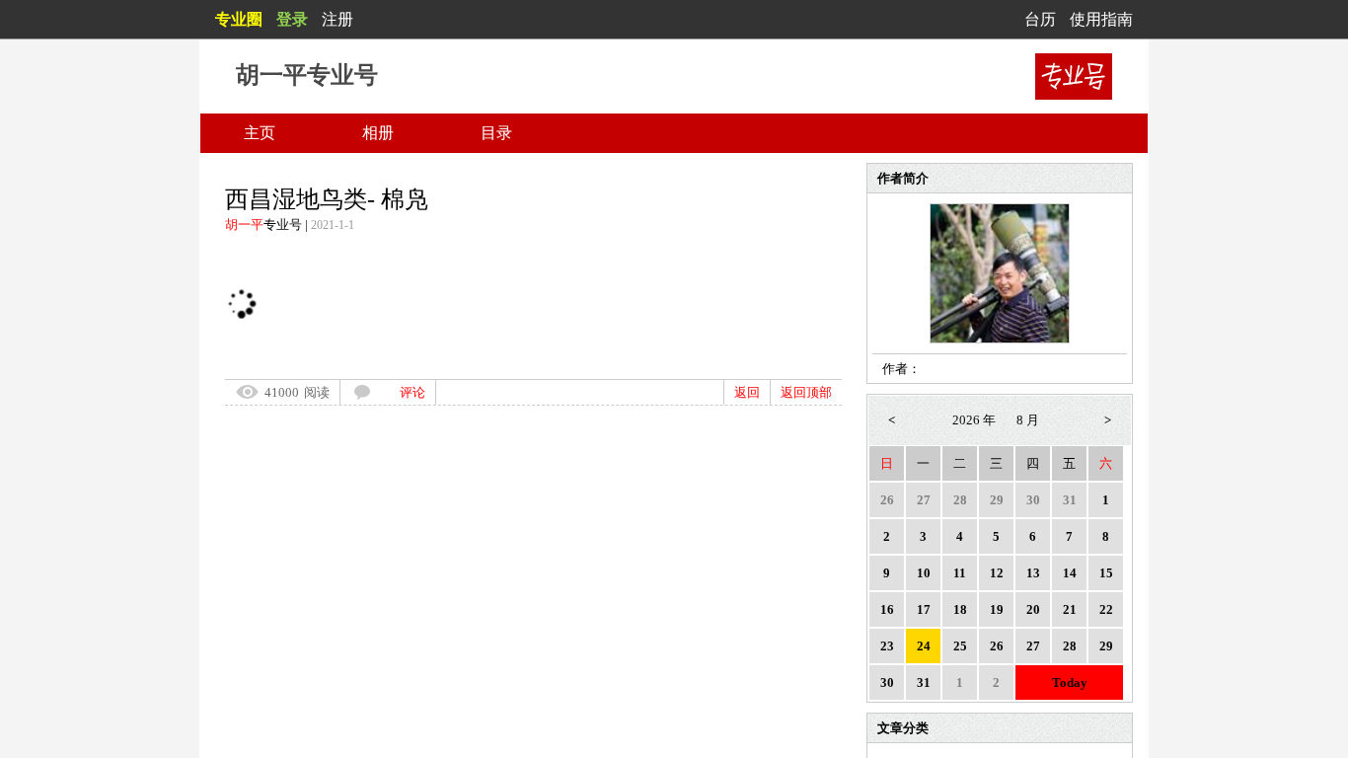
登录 (292, 19)
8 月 (1027, 420)
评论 (412, 392)
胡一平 (244, 224)
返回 (747, 392)
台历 (1040, 19)
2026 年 (974, 420)
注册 (337, 19)
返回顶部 (806, 392)
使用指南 (1101, 19)
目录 (496, 132)
